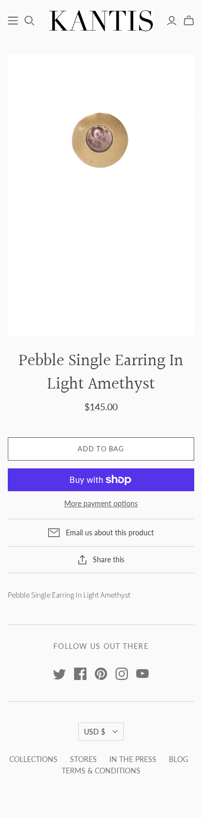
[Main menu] (13, 21)
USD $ (94, 731)
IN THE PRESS (132, 759)
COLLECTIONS (33, 759)
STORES (83, 759)
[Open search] (29, 21)
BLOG (178, 759)
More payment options (101, 503)
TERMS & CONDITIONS (101, 770)
